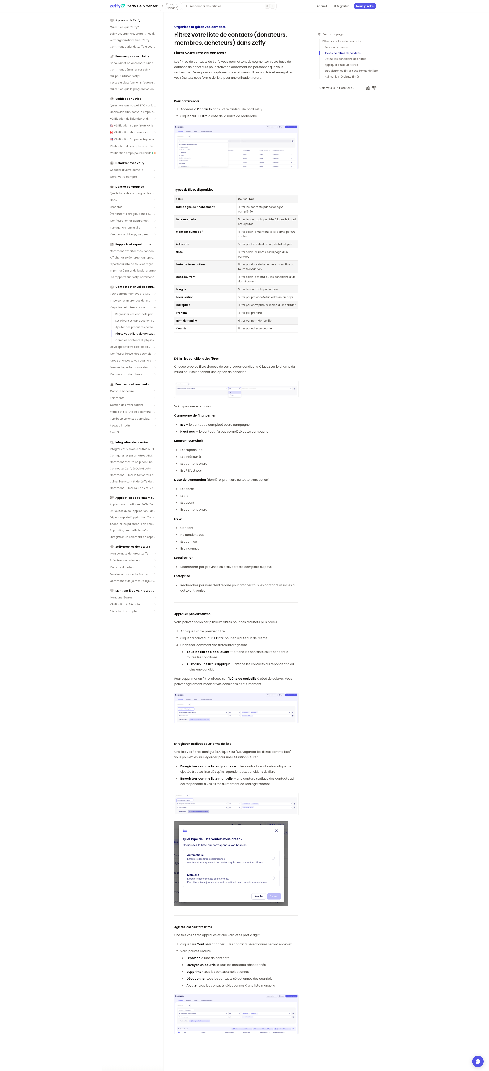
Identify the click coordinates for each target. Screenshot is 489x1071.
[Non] (374, 88)
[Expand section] (155, 118)
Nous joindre (365, 6)
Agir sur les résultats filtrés (342, 77)
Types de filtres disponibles (343, 53)
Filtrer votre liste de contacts (341, 41)
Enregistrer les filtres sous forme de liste (351, 71)
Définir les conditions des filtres (345, 59)
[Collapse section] (155, 307)
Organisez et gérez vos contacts (200, 27)
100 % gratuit (340, 6)
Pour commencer (336, 47)
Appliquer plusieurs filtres (341, 65)
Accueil (322, 6)
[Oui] (368, 88)
